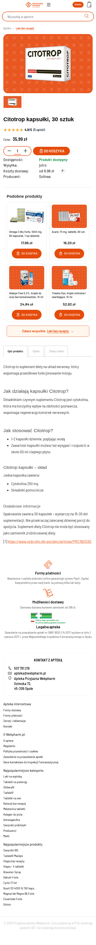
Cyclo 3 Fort (10, 883)
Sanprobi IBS (10, 850)
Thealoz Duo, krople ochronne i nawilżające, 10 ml (69, 295)
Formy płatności (12, 715)
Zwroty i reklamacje (14, 721)
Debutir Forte (10, 877)
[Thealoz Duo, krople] (69, 277)
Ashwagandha (11, 820)
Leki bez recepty (58, 331)
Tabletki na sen (12, 798)
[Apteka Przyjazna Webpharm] (34, 5)
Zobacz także (56, 351)
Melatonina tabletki (14, 809)
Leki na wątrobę (12, 776)
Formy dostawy (12, 710)
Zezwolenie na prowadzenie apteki (23, 757)
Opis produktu (15, 351)
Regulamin (9, 746)
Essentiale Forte (12, 899)
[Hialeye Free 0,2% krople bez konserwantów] (26, 277)
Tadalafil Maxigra (13, 856)
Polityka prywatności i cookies (20, 751)
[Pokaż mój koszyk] (89, 5)
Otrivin (7, 904)
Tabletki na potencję (15, 782)
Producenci (9, 830)
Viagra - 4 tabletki (13, 866)
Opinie (36, 351)
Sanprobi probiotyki (14, 825)
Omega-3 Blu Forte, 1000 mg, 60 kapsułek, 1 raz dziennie (25, 234)
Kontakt (7, 726)
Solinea (44, 176)
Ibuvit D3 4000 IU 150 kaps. (19, 888)
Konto (78, 4)
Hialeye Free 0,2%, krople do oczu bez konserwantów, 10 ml (26, 295)
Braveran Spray (12, 872)
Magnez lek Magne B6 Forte (18, 893)
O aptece (8, 740)
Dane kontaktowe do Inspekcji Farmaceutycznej (30, 762)
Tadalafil (8, 792)
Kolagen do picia (12, 814)
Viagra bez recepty (14, 861)
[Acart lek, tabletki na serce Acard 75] (69, 216)
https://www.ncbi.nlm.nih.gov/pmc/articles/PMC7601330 (49, 541)
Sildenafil (8, 787)
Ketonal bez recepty (14, 803)
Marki (6, 836)
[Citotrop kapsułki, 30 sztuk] (13, 102)
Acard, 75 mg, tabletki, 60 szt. (68, 232)
